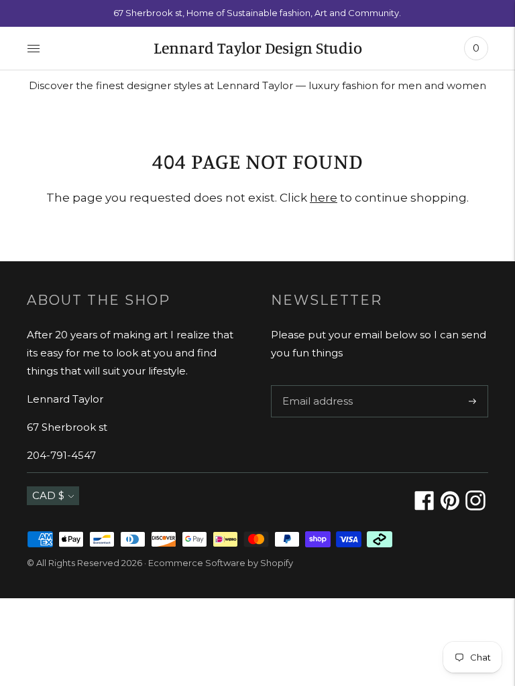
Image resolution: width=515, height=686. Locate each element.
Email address (314, 385)
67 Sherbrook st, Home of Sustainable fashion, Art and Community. (257, 12)
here (323, 197)
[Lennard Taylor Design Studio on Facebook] (424, 506)
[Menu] (33, 48)
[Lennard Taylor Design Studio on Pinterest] (450, 506)
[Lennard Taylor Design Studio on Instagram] (475, 506)
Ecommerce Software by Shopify (220, 562)
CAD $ (48, 495)
